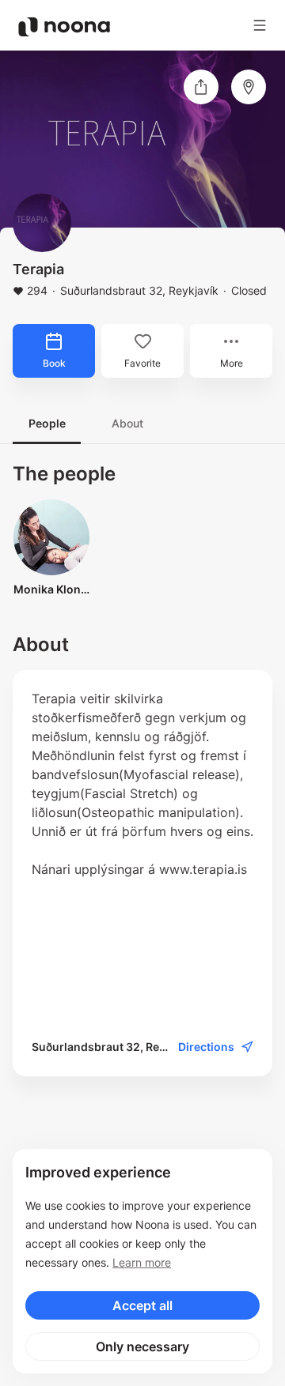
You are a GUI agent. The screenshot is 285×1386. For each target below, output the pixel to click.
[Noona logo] (64, 26)
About (127, 423)
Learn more (141, 1262)
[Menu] (259, 25)
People (47, 423)
